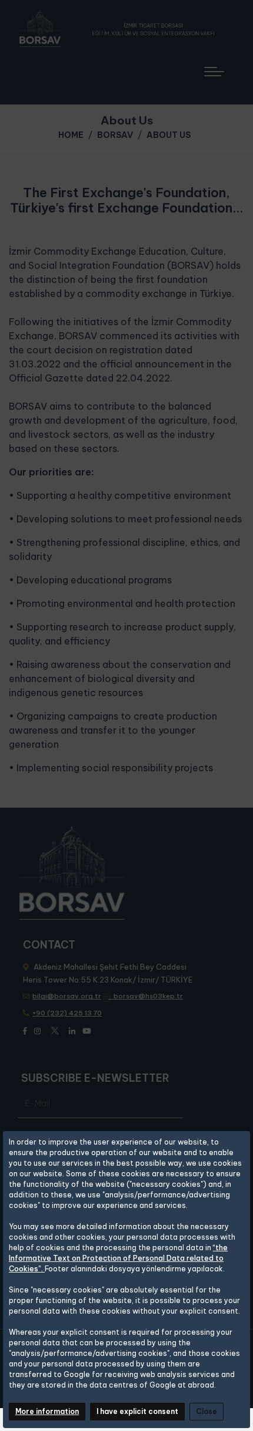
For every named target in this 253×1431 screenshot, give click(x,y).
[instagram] (37, 1030)
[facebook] (25, 1030)
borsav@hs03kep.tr (148, 996)
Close (206, 1411)
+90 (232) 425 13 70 (67, 1013)
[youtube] (86, 1030)
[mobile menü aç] (219, 67)
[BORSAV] (121, 29)
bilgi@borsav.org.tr (66, 996)
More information (47, 1411)
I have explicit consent (137, 1411)
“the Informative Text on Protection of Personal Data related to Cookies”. (118, 1258)
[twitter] (55, 1028)
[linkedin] (72, 1030)
